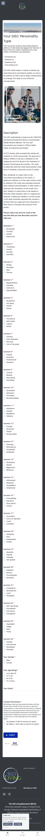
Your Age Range (10, 670)
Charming (9, 444)
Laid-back (10, 524)
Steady (9, 465)
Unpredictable (11, 290)
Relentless (10, 409)
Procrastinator (11, 575)
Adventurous (11, 447)
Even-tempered (12, 339)
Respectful (10, 301)
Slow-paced (10, 503)
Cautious (9, 337)
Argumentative (11, 283)
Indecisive (10, 288)
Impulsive (10, 501)
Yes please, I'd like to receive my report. (21, 722)
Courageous (10, 614)
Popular (9, 355)
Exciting (9, 252)
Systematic (10, 391)
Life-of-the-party (12, 344)
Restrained (10, 229)
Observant (10, 429)
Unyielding (10, 380)
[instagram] (9, 794)
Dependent (10, 624)
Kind (8, 537)
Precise (9, 272)
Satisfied (9, 254)
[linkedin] (4, 794)
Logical (9, 324)
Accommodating (12, 398)
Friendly (9, 426)
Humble (9, 411)
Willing (8, 265)
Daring (8, 308)
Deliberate (10, 452)
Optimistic (10, 393)
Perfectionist (11, 360)
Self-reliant (10, 321)
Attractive (10, 470)
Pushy (8, 632)
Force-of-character (13, 519)
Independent (11, 539)
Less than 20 (11, 673)
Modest (9, 375)
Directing (9, 650)
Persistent (10, 396)
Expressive (10, 237)
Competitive (10, 588)
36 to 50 (9, 678)
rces (30, 818)
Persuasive (10, 319)
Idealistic (9, 552)
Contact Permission (12, 702)
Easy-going (10, 378)
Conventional (11, 645)
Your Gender (9, 657)
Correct (9, 249)
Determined (10, 488)
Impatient (10, 570)
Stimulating (10, 647)
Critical (9, 506)
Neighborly (10, 414)
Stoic (8, 629)
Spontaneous (11, 591)
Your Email (8, 688)
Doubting (9, 285)
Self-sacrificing (12, 606)
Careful (9, 234)
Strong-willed (11, 434)
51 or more (10, 681)
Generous (10, 362)
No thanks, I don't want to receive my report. (22, 724)
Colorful (9, 373)
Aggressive (10, 467)
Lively (8, 521)
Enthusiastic (10, 480)
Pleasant (9, 557)
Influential (10, 534)
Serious (9, 573)
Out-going (10, 303)
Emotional (10, 578)
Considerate (10, 609)
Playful (9, 432)
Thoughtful (10, 596)
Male (8, 660)
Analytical (10, 483)
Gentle (8, 326)
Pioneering (10, 247)
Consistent (10, 516)
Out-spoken (10, 560)
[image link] (12, 775)
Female (9, 663)
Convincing (10, 611)
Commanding (11, 498)
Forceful (9, 231)
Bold (8, 270)
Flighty (8, 627)
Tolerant (9, 642)
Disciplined (10, 450)
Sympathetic (11, 485)
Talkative (9, 416)
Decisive (9, 342)
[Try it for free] (22, 743)
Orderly (9, 542)
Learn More (10, 821)
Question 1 (8, 226)
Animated (10, 267)
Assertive (10, 357)
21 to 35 (9, 676)
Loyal (8, 593)
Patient (9, 306)
